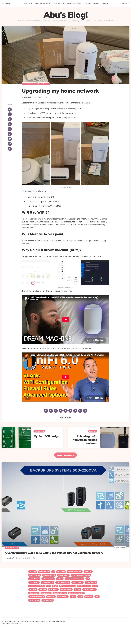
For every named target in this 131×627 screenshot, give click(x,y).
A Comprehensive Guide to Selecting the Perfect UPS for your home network (54, 553)
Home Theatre (91, 582)
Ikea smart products (36, 586)
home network (65, 417)
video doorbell (34, 600)
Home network (43, 84)
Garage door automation (74, 579)
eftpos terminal (48, 579)
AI (53, 571)
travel (73, 596)
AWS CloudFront (49, 575)
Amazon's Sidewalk (74, 571)
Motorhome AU (66, 589)
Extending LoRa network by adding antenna (85, 440)
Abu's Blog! (66, 15)
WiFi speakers (48, 600)
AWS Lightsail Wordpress (81, 575)
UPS (97, 596)
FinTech (59, 579)
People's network (89, 589)
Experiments (58, 3)
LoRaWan (32, 589)
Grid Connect (33, 582)
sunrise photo (62, 596)
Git (88, 579)
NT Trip (77, 589)
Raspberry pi (46, 593)
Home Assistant (47, 582)
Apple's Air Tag (34, 575)
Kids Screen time (84, 586)
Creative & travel (73, 3)
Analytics (88, 571)
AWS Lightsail (63, 575)
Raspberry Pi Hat (60, 593)
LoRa (95, 586)
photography (33, 593)
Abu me (105, 3)
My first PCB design (46, 436)
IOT (48, 586)
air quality (61, 571)
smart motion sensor (36, 596)
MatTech (43, 589)
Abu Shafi (27, 97)
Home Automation (42, 3)
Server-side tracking (76, 593)
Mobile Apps (53, 589)
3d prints (32, 571)
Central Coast (34, 579)
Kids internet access (67, 586)
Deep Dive (26, 3)
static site (51, 596)
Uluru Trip (88, 596)
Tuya (80, 596)
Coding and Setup (91, 3)
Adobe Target (44, 571)
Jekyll (55, 586)
